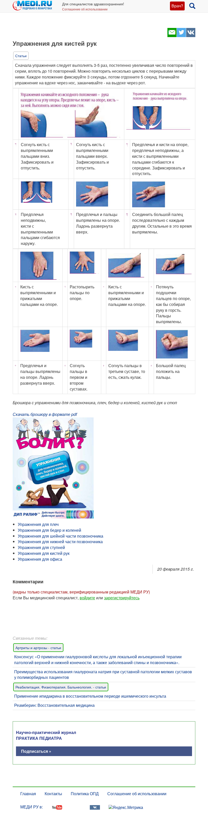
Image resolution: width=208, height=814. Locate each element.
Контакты (53, 793)
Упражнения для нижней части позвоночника (60, 541)
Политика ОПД (85, 793)
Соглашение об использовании (85, 9)
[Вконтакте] (190, 35)
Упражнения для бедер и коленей (49, 530)
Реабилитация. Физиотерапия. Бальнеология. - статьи (60, 687)
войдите (87, 598)
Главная (28, 793)
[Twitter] (181, 35)
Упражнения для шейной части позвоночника (60, 536)
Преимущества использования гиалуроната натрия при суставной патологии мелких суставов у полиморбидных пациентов (103, 674)
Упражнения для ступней (41, 547)
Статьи (21, 55)
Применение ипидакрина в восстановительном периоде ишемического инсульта (90, 696)
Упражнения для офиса (40, 559)
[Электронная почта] (172, 35)
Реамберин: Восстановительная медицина (54, 705)
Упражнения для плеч (38, 524)
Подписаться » (36, 751)
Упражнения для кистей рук (44, 553)
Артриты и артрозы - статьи (38, 647)
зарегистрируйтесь (122, 598)
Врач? (177, 6)
